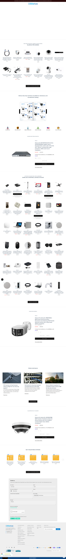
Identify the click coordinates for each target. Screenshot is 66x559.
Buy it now (44, 338)
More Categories (43, 6)
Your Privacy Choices (21, 531)
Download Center (62, 6)
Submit (13, 518)
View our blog (33, 401)
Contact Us (33, 8)
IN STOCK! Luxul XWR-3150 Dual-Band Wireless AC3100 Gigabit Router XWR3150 (38, 292)
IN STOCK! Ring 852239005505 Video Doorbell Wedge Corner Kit (48, 232)
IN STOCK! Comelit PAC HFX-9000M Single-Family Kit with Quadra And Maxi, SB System (7, 272)
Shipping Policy (29, 531)
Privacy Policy (29, 528)
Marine (19, 6)
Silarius (36, 140)
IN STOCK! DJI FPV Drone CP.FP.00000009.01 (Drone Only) (59, 192)
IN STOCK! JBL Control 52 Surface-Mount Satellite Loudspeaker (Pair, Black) (48, 252)
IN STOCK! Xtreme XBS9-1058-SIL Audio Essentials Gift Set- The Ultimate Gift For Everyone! (38, 192)
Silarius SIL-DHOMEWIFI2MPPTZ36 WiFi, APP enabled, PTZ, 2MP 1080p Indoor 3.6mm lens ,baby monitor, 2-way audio (48, 76)
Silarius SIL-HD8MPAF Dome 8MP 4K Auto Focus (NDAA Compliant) (17, 58)
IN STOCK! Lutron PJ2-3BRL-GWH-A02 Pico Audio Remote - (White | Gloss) (38, 272)
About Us (19, 528)
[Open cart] (63, 4)
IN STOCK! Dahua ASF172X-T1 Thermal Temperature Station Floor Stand (28, 192)
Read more (5, 395)
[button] (33, 558)
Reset (18, 518)
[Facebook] (6, 547)
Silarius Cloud (55, 6)
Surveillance (3, 6)
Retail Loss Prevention (21, 542)
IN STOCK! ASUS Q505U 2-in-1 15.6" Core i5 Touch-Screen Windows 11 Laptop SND (17, 232)
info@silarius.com (9, 531)
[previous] (3, 459)
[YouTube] (11, 547)
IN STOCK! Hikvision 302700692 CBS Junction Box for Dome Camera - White (17, 272)
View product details (38, 167)
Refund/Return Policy (30, 527)
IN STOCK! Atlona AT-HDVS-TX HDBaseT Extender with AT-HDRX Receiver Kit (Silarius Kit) (27, 272)
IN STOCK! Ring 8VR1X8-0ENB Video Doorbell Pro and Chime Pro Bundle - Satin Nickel (17, 292)
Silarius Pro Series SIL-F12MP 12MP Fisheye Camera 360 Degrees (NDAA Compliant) (48, 58)
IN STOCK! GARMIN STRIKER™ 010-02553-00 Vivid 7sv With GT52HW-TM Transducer (59, 212)
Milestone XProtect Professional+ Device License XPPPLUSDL (33, 462)
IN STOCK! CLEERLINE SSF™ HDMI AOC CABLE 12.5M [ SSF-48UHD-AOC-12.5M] (38, 232)
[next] (63, 459)
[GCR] (2, 554)
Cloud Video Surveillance (22, 534)
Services (49, 6)
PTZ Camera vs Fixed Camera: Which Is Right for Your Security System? (11, 387)
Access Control (30, 6)
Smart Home (37, 6)
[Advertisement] (33, 357)
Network (8, 6)
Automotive (24, 6)
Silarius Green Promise (30, 535)
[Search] (60, 4)
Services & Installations (21, 544)
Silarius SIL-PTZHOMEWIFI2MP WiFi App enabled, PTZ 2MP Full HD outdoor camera (38, 75)
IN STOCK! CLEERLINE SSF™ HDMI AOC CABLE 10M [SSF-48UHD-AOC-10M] (28, 292)
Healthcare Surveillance (21, 538)
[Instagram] (9, 547)
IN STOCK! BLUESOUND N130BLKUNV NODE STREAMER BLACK (27, 212)
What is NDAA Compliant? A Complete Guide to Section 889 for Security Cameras (53, 387)
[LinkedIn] (14, 547)
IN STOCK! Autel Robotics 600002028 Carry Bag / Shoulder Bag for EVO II (59, 272)
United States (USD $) (56, 550)
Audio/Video (14, 6)
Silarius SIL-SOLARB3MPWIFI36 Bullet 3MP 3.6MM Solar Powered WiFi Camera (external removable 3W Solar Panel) (17, 76)
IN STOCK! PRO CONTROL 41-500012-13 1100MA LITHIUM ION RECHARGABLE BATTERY (7, 192)
